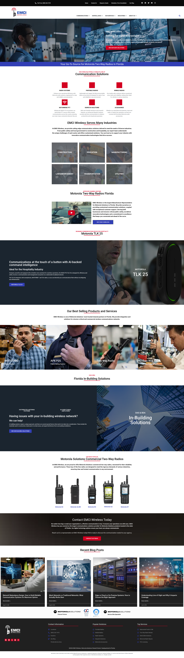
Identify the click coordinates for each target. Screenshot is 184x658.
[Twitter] (148, 2)
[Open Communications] (89, 16)
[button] (179, 16)
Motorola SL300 (76, 507)
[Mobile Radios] (119, 85)
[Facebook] (142, 2)
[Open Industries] (126, 16)
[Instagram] (155, 2)
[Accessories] (119, 102)
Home (86, 3)
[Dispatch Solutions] (92, 102)
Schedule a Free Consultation (118, 3)
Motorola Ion (108, 507)
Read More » (6, 601)
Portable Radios (92, 90)
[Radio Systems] (65, 85)
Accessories (119, 107)
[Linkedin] (145, 2)
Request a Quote (104, 3)
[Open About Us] (136, 16)
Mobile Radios (119, 90)
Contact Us (94, 3)
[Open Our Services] (115, 16)
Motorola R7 (125, 507)
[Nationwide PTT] (65, 102)
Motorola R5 (92, 507)
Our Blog (132, 3)
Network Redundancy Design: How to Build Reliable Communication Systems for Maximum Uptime (22, 596)
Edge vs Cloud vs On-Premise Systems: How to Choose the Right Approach (112, 596)
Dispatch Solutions (92, 107)
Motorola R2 (59, 507)
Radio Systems (64, 90)
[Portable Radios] (92, 85)
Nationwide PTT (64, 107)
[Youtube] (151, 2)
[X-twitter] (12, 640)
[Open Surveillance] (102, 16)
